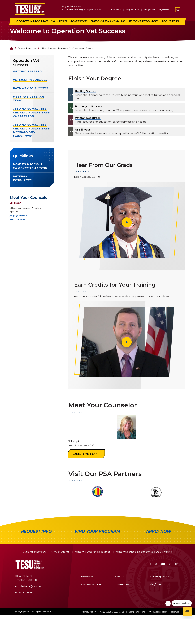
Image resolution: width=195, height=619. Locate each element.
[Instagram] (176, 564)
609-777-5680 (24, 592)
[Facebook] (150, 564)
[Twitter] (156, 564)
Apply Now (149, 9)
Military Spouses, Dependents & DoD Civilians (144, 551)
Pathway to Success (88, 106)
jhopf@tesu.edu (18, 215)
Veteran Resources (88, 118)
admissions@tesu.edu (29, 586)
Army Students (60, 551)
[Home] (11, 48)
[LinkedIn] (170, 564)
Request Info (132, 9)
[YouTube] (163, 564)
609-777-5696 (17, 219)
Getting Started (85, 91)
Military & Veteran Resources (54, 48)
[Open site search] (177, 9)
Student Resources (27, 48)
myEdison (164, 9)
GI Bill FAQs (83, 129)
